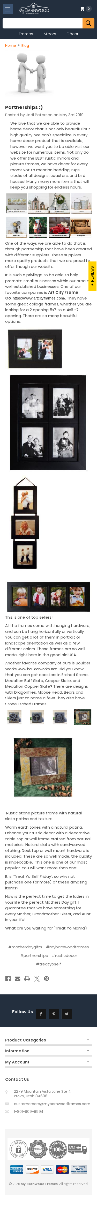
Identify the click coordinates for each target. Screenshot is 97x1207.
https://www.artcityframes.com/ (39, 298)
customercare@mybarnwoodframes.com (52, 1103)
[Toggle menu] (8, 9)
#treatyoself (48, 964)
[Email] (17, 979)
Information (17, 1051)
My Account (17, 1062)
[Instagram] (79, 1014)
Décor (72, 33)
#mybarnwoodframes (67, 947)
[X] (37, 979)
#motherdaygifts (25, 947)
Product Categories (25, 1040)
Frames (26, 33)
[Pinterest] (46, 979)
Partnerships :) (24, 107)
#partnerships (34, 955)
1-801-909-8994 (28, 1111)
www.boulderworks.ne (36, 669)
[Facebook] (8, 979)
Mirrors (50, 33)
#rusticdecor (64, 955)
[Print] (27, 979)
